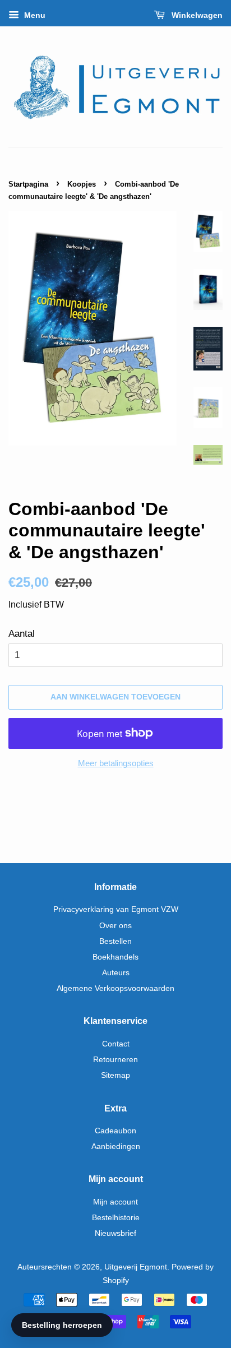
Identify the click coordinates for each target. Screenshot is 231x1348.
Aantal (21, 633)
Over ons (115, 925)
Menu (33, 15)
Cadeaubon (115, 1130)
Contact (116, 1043)
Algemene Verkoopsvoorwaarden (115, 988)
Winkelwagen (196, 15)
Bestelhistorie (116, 1217)
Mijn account (115, 1201)
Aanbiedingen (115, 1146)
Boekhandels (115, 956)
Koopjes (81, 184)
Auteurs (116, 972)
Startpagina (28, 184)
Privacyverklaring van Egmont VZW (115, 909)
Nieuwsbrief (115, 1233)
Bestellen (115, 941)
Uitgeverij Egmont (135, 1266)
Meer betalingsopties (116, 763)
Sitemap (115, 1075)
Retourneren (115, 1059)
